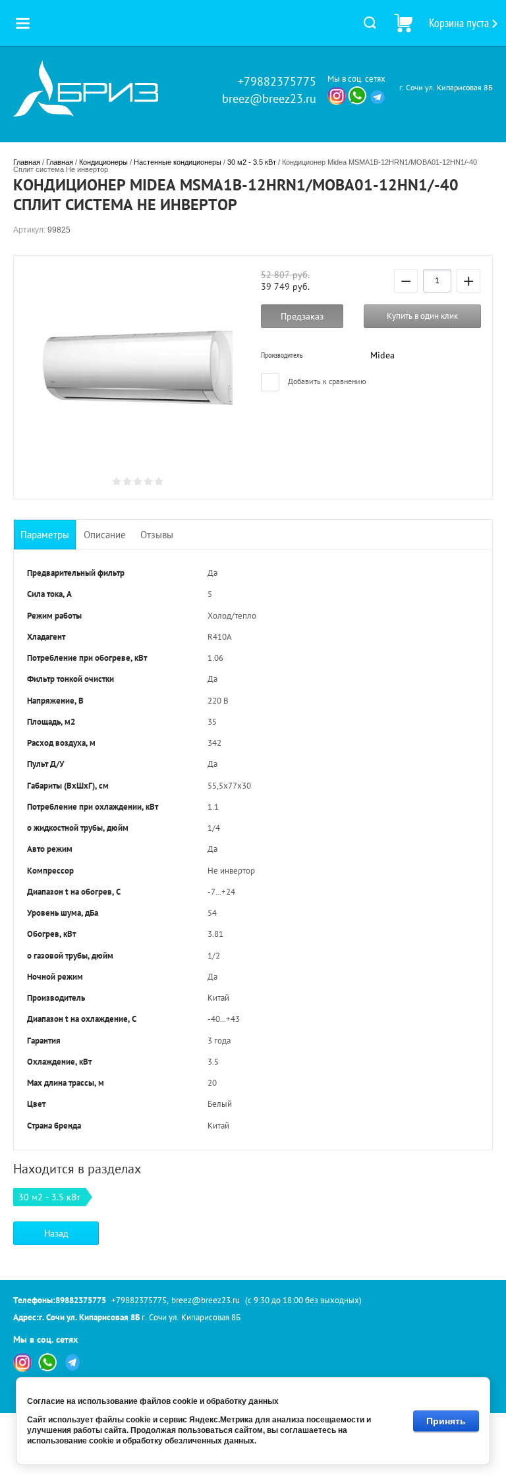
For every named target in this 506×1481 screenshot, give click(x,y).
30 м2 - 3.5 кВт (251, 162)
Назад (56, 1233)
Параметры (44, 534)
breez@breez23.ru (269, 98)
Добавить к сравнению (326, 381)
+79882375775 (277, 81)
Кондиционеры (103, 162)
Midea (382, 355)
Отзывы (156, 534)
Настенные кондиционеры (177, 162)
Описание (105, 534)
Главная (26, 162)
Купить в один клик (422, 315)
